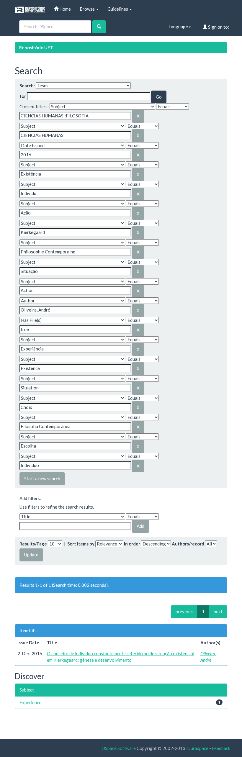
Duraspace (197, 748)
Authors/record (188, 543)
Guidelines (118, 9)
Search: (27, 85)
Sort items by (80, 543)
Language (178, 26)
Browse (88, 9)
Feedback (221, 748)
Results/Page (33, 543)
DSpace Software (119, 748)
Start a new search (42, 478)
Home (64, 9)
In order (132, 543)
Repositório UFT (36, 47)
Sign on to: (218, 27)
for (22, 96)
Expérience (30, 702)
